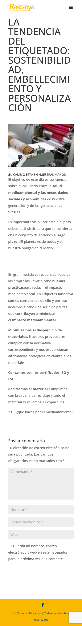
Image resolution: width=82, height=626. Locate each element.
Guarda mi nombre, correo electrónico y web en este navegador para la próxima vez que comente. (38, 552)
